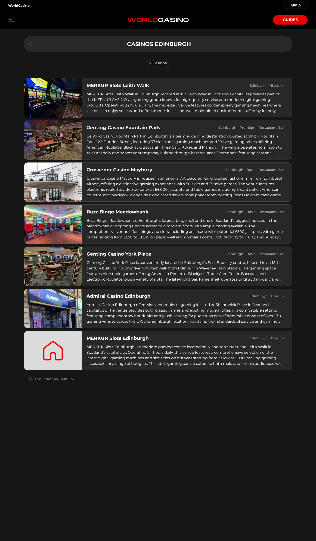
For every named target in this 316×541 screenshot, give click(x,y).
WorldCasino (19, 5)
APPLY (296, 5)
